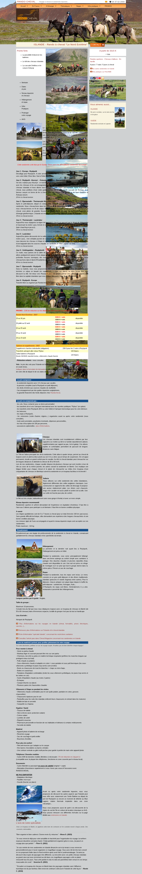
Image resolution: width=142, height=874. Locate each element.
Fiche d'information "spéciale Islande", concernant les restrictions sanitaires (45, 634)
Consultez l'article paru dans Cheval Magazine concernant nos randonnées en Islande (50, 638)
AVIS (23, 119)
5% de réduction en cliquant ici (69, 757)
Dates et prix (24, 88)
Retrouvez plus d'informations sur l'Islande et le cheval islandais (41, 630)
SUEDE (93, 121)
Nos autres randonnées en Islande (103, 69)
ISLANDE (94, 109)
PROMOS (108, 6)
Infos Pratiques (25, 107)
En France (35, 6)
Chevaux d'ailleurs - (111, 59)
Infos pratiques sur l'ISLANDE (101, 72)
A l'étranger (50, 6)
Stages (78, 6)
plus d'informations (42, 426)
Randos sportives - (97, 59)
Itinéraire (25, 82)
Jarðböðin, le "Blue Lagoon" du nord (62, 244)
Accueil (23, 6)
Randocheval (55, 393)
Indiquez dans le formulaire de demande (30, 369)
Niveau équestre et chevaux (28, 94)
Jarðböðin (52, 388)
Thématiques (65, 6)
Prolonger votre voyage (26, 114)
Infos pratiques (93, 6)
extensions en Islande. (59, 815)
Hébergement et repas (27, 101)
